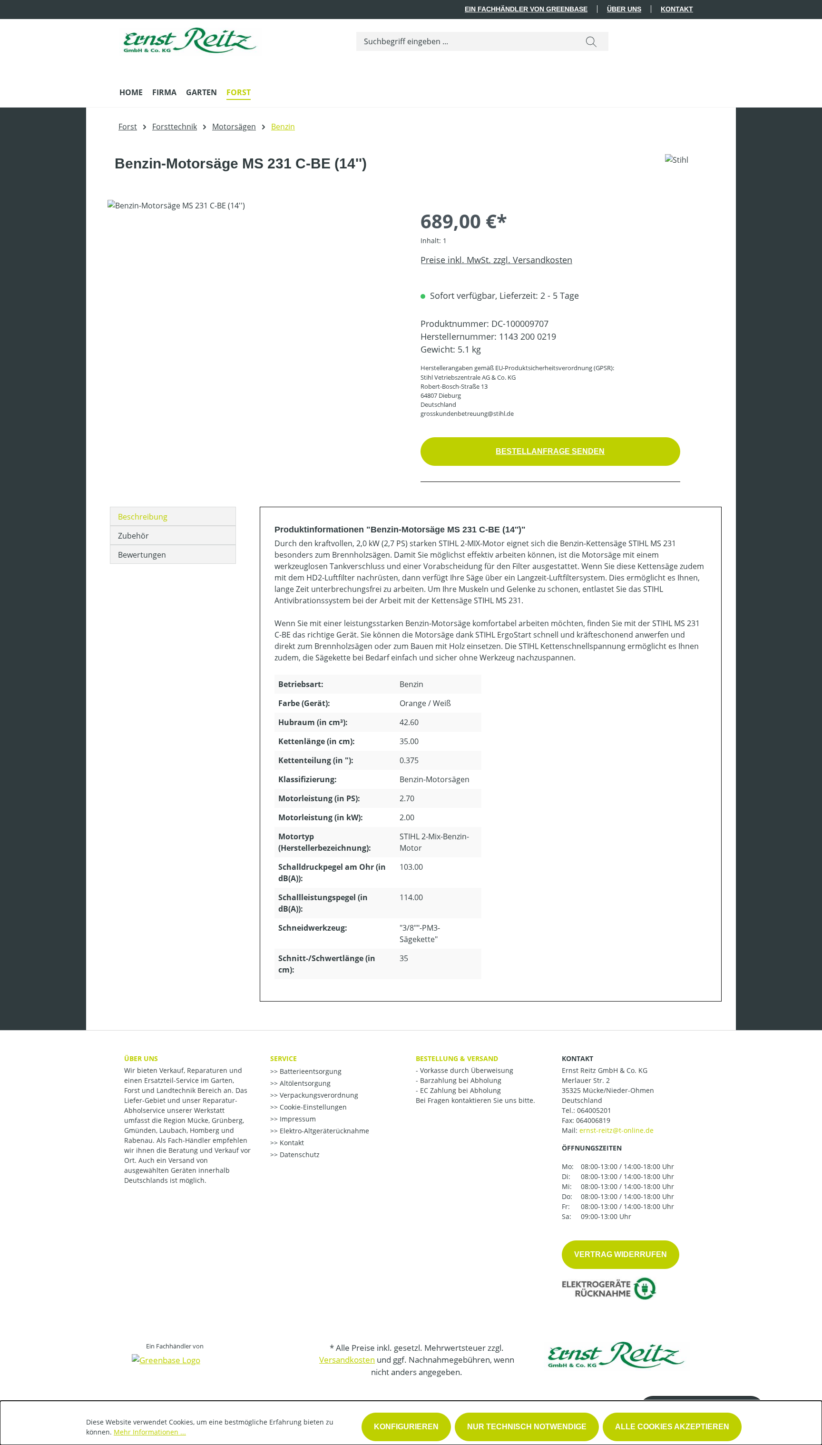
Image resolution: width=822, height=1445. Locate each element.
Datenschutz (299, 1154)
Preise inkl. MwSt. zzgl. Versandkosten (496, 259)
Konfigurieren (406, 1427)
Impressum (297, 1118)
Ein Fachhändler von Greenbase (526, 9)
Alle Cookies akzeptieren (672, 1427)
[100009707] (254, 302)
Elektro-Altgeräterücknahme (323, 1130)
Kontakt (677, 9)
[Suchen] (591, 41)
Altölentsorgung (304, 1083)
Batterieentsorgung (310, 1071)
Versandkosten (347, 1359)
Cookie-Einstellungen (312, 1106)
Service (283, 1058)
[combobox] (465, 41)
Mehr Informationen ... (150, 1431)
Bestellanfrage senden (550, 451)
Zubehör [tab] (133, 536)
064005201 (594, 1110)
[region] (254, 302)
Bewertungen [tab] (142, 555)
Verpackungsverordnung (318, 1095)
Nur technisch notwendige (527, 1427)
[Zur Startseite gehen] (190, 39)
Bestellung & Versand (457, 1058)
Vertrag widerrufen (620, 1254)
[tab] (173, 516)
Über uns (624, 9)
